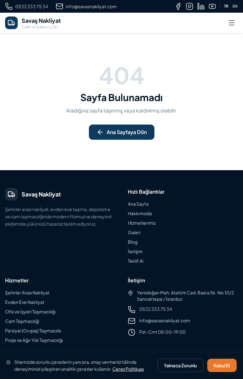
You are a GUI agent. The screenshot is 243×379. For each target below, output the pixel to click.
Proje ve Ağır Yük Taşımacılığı (34, 340)
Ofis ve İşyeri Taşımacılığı (30, 311)
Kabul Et (222, 365)
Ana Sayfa (138, 204)
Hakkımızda (140, 213)
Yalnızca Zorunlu (180, 365)
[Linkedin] (201, 6)
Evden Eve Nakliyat (24, 302)
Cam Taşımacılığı (22, 321)
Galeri (134, 232)
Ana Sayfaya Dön (127, 132)
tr (226, 6)
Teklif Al (135, 261)
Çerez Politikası (128, 369)
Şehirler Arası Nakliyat (27, 292)
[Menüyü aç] (231, 22)
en (235, 6)
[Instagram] (189, 6)
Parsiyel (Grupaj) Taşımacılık (33, 330)
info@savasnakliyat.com (91, 6)
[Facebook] (178, 6)
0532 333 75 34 (31, 6)
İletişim (135, 251)
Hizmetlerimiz (142, 223)
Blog (133, 242)
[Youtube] (212, 6)
